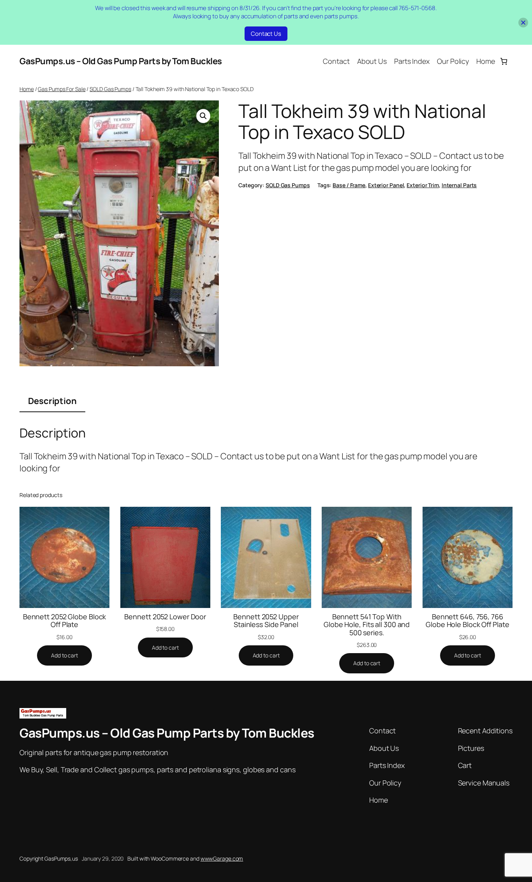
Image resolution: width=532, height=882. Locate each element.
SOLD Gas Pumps (110, 89)
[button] (203, 116)
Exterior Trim (423, 185)
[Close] (523, 22)
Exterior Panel (386, 185)
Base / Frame (349, 185)
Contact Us (266, 34)
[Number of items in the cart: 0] (504, 61)
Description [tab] (52, 401)
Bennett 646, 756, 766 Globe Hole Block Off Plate (467, 621)
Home (26, 89)
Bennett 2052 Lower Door (165, 616)
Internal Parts (459, 185)
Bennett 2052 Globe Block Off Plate (64, 621)
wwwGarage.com (222, 858)
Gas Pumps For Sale (61, 89)
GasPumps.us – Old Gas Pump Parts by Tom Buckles (120, 61)
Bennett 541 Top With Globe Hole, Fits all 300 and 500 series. (367, 624)
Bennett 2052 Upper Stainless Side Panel (265, 621)
